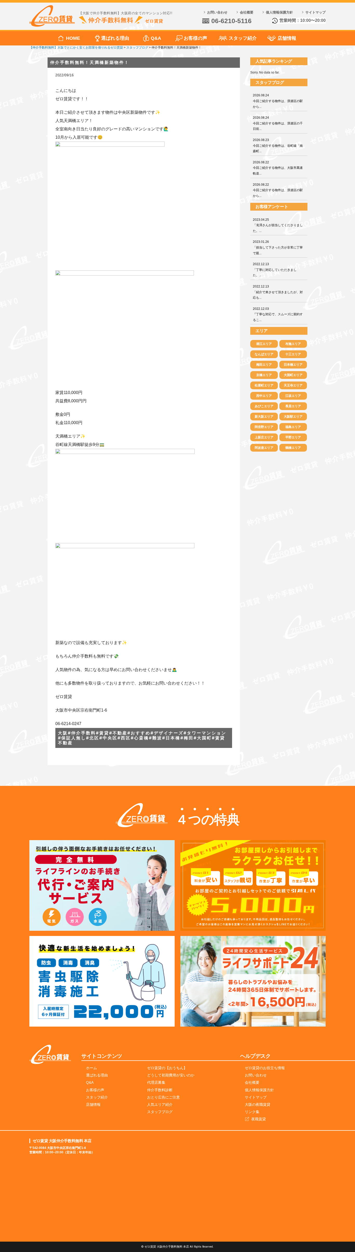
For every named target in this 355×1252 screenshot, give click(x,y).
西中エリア (264, 396)
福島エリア (293, 427)
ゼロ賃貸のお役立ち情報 (265, 1068)
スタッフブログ (160, 1112)
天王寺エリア (293, 385)
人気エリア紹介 (160, 1104)
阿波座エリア (264, 448)
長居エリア (293, 406)
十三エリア (293, 354)
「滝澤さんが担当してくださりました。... (278, 225)
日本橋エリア (293, 364)
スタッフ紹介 (243, 38)
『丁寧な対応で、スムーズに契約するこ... (278, 314)
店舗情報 (287, 38)
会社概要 (246, 12)
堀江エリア (264, 344)
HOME (73, 38)
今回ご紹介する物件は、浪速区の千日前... (278, 123)
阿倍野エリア (264, 427)
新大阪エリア (264, 416)
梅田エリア (264, 364)
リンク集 (252, 1112)
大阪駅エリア (293, 416)
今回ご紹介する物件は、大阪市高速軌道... (278, 167)
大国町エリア (293, 375)
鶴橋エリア (293, 448)
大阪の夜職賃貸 (257, 1104)
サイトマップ (315, 12)
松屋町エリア (264, 385)
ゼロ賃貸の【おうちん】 (167, 1068)
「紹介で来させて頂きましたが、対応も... (278, 292)
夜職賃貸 (258, 1119)
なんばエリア (264, 354)
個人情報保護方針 (279, 12)
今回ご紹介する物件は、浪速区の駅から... (278, 100)
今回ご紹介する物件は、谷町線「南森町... (278, 145)
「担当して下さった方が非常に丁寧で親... (278, 247)
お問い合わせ (217, 12)
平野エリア (293, 437)
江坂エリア (293, 396)
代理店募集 (156, 1082)
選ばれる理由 (115, 38)
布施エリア (293, 344)
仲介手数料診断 (160, 1090)
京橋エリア (264, 375)
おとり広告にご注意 (163, 1097)
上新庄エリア (264, 437)
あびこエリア (264, 406)
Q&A (156, 38)
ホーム (91, 1068)
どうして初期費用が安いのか (170, 1075)
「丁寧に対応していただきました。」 (275, 269)
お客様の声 (195, 38)
